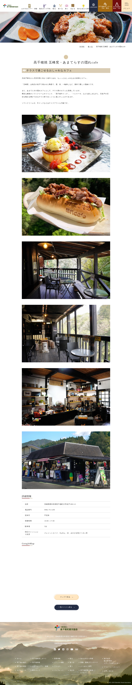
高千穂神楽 (36, 662)
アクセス (57, 666)
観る (71, 658)
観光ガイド (36, 670)
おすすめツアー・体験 (40, 666)
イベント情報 (59, 662)
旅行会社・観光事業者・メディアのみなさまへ (112, 661)
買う (71, 666)
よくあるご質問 (86, 666)
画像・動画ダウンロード (89, 662)
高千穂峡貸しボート (39, 658)
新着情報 (57, 658)
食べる (72, 662)
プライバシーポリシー (112, 667)
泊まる (72, 670)
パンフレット (59, 670)
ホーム (19, 658)
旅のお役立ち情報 (86, 658)
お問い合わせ (108, 671)
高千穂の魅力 (21, 662)
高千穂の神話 (21, 666)
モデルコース (21, 670)
